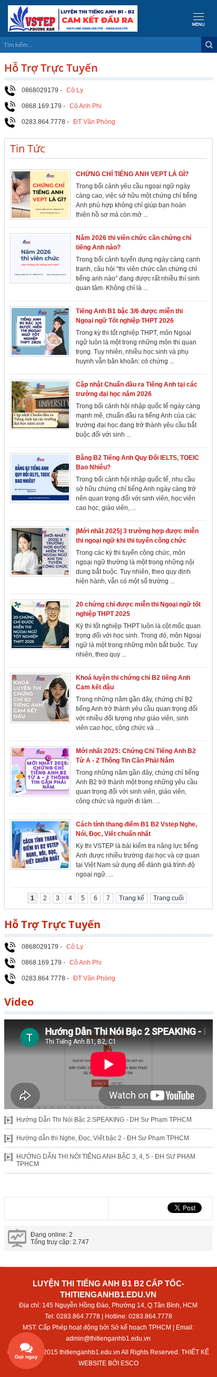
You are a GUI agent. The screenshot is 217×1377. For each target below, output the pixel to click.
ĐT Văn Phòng (94, 122)
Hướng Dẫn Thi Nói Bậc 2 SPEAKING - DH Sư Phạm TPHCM (104, 1119)
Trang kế (131, 898)
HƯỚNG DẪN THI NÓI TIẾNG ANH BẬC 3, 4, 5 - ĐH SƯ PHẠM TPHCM (105, 1160)
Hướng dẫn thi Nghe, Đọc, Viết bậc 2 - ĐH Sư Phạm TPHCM (102, 1138)
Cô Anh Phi (86, 106)
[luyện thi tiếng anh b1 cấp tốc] (68, 18)
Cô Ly (74, 90)
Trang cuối (168, 898)
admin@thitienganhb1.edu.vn (108, 1338)
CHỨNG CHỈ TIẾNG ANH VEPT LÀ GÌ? (132, 174)
